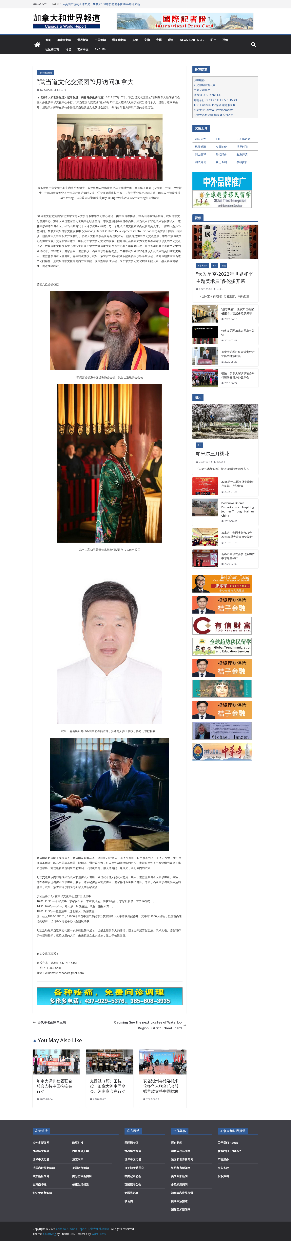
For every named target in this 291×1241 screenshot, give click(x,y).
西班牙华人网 (80, 1151)
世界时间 (242, 146)
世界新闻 (82, 40)
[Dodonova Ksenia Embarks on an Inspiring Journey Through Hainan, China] (205, 512)
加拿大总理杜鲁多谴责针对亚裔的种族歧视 (238, 354)
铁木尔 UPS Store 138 (207, 95)
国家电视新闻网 (180, 1151)
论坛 (68, 49)
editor (220, 289)
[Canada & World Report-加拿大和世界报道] (37, 44)
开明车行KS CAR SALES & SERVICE (216, 100)
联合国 (129, 1201)
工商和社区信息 (45, 72)
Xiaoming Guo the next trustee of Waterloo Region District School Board (148, 1025)
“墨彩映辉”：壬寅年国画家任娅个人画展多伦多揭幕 (237, 311)
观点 (171, 40)
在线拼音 (242, 162)
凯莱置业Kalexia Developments (213, 110)
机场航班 (200, 146)
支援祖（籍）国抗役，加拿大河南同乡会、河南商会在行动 (108, 1086)
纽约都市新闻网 (42, 1193)
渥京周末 (77, 1159)
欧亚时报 (77, 1142)
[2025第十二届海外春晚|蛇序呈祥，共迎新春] (205, 486)
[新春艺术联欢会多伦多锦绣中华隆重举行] (205, 559)
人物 (135, 40)
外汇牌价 (221, 154)
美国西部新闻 (80, 1168)
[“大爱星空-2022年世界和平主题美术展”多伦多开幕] (225, 242)
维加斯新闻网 (41, 1176)
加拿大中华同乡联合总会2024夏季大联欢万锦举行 (237, 535)
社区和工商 (52, 49)
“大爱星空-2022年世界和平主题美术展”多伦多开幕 (224, 277)
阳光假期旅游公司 (205, 85)
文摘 (147, 40)
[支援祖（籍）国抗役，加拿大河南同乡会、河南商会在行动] (109, 1052)
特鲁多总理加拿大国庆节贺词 (238, 333)
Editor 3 (61, 90)
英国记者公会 (133, 1184)
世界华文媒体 (41, 1151)
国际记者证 (131, 1142)
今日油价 (221, 146)
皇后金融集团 (202, 90)
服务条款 (223, 1168)
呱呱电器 (199, 80)
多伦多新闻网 (41, 1142)
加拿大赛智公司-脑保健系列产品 (213, 115)
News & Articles (192, 40)
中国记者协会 (133, 1176)
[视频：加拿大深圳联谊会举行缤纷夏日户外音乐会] (205, 378)
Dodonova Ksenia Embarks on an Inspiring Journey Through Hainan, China (238, 509)
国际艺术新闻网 (82, 1176)
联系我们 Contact (229, 1151)
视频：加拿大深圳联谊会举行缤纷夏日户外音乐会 (238, 375)
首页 (48, 40)
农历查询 (221, 162)
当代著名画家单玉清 (51, 1022)
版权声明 (223, 1176)
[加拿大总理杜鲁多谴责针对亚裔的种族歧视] (205, 356)
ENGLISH (100, 49)
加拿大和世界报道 (182, 1193)
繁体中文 (82, 49)
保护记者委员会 (134, 1168)
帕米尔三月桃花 (212, 453)
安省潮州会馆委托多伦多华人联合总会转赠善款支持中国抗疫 (161, 1086)
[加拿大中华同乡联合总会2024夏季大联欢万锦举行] (205, 537)
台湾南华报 (40, 1184)
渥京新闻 (176, 1142)
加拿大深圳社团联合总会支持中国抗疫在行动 (54, 1086)
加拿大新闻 (64, 40)
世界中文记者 (41, 1159)
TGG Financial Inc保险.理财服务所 (215, 105)
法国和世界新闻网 (44, 1168)
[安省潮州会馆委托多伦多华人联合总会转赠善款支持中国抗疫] (162, 1052)
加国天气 (200, 139)
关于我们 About (228, 1142)
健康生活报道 (80, 1184)
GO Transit (243, 139)
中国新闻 (100, 40)
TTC (218, 139)
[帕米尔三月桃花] (225, 421)
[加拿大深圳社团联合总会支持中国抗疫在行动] (56, 1052)
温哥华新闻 (119, 40)
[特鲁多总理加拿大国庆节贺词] (205, 335)
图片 (213, 40)
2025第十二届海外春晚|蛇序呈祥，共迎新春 (237, 484)
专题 (159, 40)
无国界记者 (131, 1193)
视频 (225, 40)
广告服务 (223, 1159)
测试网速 (200, 162)
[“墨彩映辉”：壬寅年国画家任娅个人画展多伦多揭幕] (205, 314)
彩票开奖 (242, 154)
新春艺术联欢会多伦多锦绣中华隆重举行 (238, 556)
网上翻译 (200, 154)
